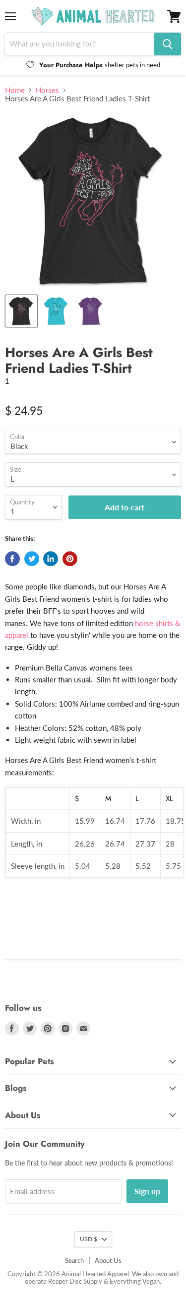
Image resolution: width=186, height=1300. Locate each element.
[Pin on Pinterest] (69, 558)
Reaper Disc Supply (75, 1281)
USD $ (88, 1239)
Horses (47, 90)
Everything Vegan (135, 1281)
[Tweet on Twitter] (31, 558)
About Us (108, 1260)
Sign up (147, 1191)
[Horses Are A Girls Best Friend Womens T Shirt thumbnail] (56, 311)
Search (74, 1260)
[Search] (167, 44)
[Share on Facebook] (12, 558)
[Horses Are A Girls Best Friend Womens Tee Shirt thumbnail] (91, 311)
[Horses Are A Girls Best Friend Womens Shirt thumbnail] (21, 311)
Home (15, 90)
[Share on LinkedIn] (50, 558)
